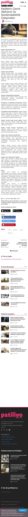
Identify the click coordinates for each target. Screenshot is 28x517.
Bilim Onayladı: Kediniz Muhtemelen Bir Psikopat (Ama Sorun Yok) (17, 319)
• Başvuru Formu (5, 441)
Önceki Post (4, 240)
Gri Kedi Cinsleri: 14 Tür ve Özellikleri (17, 271)
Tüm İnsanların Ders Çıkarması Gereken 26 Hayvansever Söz (16, 280)
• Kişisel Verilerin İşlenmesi (7, 437)
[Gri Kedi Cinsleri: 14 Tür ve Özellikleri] (5, 272)
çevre (21, 230)
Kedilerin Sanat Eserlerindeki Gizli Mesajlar (21, 244)
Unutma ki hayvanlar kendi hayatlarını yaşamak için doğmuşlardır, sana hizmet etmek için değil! (18, 477)
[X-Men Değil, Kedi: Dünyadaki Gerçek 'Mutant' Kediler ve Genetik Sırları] (5, 350)
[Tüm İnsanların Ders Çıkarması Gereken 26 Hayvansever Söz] (5, 280)
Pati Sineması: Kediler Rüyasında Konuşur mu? (17, 326)
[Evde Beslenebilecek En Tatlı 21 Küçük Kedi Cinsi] (5, 296)
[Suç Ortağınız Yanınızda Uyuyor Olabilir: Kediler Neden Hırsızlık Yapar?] (5, 341)
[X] (21, 6)
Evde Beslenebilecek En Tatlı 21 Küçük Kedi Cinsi (17, 295)
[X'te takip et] (4, 429)
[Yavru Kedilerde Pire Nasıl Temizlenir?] (5, 304)
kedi (9, 230)
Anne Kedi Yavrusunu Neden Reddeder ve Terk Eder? (17, 288)
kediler (15, 230)
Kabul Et (23, 510)
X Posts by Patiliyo (5, 492)
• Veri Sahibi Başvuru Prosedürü (9, 444)
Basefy (13, 507)
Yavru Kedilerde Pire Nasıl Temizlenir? (17, 303)
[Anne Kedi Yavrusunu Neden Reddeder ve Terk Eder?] (5, 288)
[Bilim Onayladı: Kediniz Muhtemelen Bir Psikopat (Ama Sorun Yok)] (5, 319)
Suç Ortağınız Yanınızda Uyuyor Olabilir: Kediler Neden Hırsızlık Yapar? (17, 341)
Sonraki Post (24, 240)
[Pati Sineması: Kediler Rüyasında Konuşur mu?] (5, 327)
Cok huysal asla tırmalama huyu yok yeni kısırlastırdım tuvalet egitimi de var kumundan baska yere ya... (18, 467)
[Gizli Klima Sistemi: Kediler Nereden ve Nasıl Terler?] (5, 334)
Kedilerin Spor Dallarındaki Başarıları (5, 244)
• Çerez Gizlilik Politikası (7, 439)
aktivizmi (10, 233)
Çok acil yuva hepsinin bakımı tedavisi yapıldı (18, 456)
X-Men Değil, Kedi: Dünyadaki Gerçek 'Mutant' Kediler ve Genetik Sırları (18, 350)
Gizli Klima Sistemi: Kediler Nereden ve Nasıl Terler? (18, 333)
